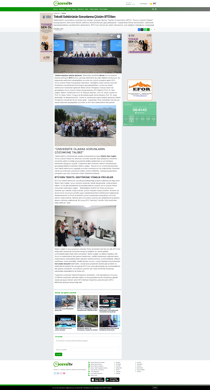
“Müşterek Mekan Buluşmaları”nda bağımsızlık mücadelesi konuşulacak (108, 310)
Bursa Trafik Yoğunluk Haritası (99, 368)
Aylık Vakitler (129, 124)
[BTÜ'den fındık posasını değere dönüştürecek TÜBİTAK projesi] (87, 301)
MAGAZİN (119, 368)
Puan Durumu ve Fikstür (97, 369)
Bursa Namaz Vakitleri (97, 366)
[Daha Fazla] (148, 29)
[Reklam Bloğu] (139, 90)
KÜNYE (139, 362)
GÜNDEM (139, 364)
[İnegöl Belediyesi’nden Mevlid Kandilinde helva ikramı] (109, 321)
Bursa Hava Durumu (96, 364)
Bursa (56, 9)
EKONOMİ (140, 368)
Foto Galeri (103, 9)
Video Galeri (94, 9)
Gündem (62, 9)
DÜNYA (139, 366)
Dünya (74, 9)
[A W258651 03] (85, 226)
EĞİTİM (118, 373)
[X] (58, 373)
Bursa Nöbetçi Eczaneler (98, 362)
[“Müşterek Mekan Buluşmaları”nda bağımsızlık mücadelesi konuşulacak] (109, 301)
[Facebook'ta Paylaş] (139, 29)
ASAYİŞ (118, 366)
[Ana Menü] (155, 9)
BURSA (64, 13)
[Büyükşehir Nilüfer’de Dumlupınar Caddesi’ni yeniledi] (87, 321)
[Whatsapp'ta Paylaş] (145, 29)
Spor (86, 9)
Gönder (58, 354)
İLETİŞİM (118, 364)
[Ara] (153, 9)
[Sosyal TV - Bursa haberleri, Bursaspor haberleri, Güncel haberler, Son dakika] (63, 3)
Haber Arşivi (94, 375)
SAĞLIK (139, 371)
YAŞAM (118, 371)
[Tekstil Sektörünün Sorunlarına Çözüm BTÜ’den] (88, 53)
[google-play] (112, 379)
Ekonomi (81, 9)
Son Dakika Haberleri (96, 373)
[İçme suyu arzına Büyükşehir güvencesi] (65, 301)
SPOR (117, 369)
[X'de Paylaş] (142, 29)
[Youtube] (64, 373)
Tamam (155, 387)
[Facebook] (55, 373)
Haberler (57, 13)
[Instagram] (61, 373)
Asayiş (68, 9)
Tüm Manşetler (95, 371)
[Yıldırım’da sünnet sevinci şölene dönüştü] (65, 321)
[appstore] (97, 379)
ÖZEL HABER (141, 369)
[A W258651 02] (85, 125)
